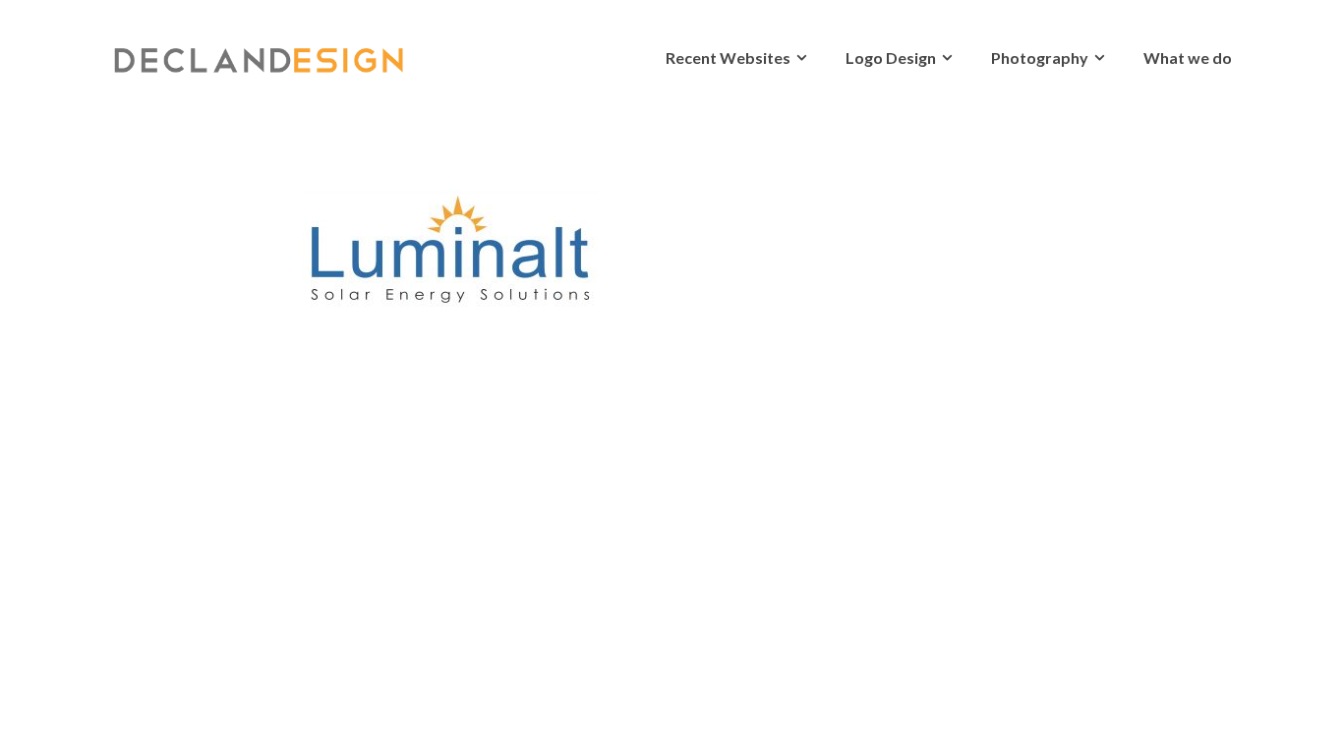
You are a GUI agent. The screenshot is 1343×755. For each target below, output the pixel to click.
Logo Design (891, 57)
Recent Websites (728, 57)
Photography (1039, 57)
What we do (1187, 57)
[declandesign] (258, 52)
